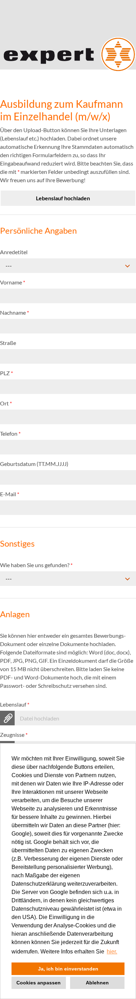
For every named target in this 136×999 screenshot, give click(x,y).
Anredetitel (14, 252)
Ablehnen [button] (97, 982)
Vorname (12, 282)
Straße (8, 342)
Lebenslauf (14, 704)
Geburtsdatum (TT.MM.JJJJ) (34, 463)
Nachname (14, 312)
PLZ (6, 373)
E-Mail (9, 494)
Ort (6, 403)
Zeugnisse (14, 734)
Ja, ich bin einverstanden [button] (68, 969)
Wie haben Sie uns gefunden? (36, 565)
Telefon (10, 433)
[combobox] (68, 265)
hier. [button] (112, 951)
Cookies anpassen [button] (38, 982)
